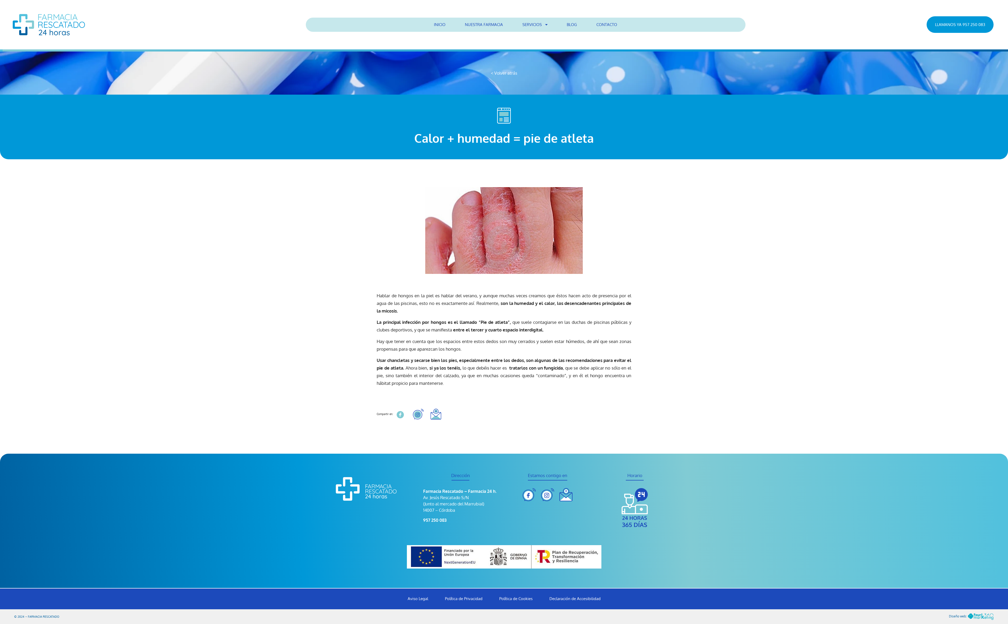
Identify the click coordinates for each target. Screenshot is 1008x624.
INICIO (439, 24)
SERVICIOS (532, 24)
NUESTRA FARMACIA (484, 24)
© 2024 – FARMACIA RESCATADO (36, 616)
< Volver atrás (504, 73)
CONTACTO (606, 24)
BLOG (572, 24)
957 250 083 (435, 520)
